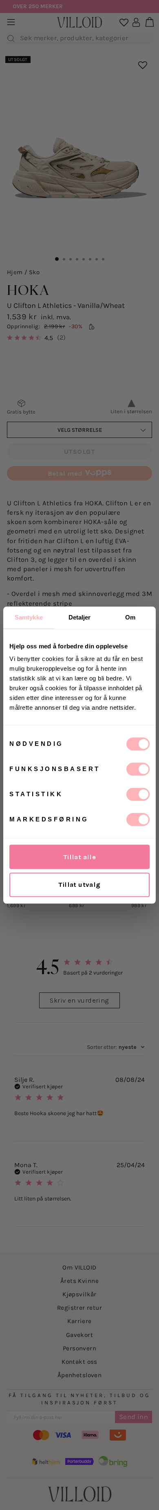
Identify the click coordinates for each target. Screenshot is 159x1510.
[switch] (138, 769)
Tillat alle (79, 857)
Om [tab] (130, 617)
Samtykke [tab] (29, 617)
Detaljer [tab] (79, 617)
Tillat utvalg (79, 884)
